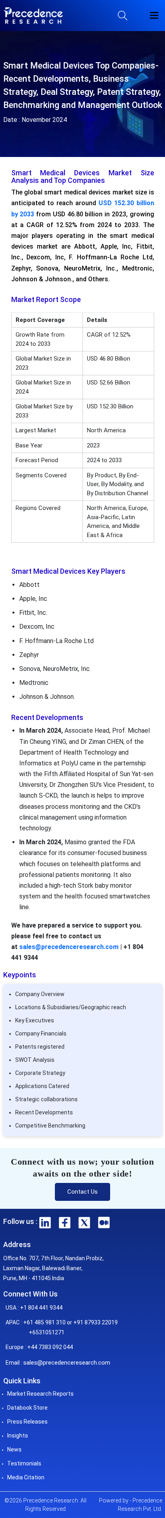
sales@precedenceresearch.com (69, 947)
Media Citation (25, 1477)
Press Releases (27, 1421)
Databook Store (27, 1407)
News (14, 1449)
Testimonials (24, 1463)
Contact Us (82, 1191)
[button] (154, 16)
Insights (17, 1435)
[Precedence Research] (33, 15)
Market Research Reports (40, 1394)
